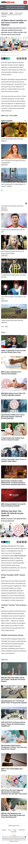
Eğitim (11, 13)
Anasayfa (5, 13)
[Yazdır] (18, 58)
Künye (9, 830)
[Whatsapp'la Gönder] (9, 58)
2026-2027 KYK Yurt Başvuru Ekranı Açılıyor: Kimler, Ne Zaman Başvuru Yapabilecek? (15, 7)
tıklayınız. (17, 841)
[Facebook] (2, 58)
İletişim (15, 830)
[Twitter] (4, 58)
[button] (20, 58)
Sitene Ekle (13, 831)
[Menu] (25, 2)
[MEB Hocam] (8, 2)
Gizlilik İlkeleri (21, 830)
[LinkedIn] (7, 58)
